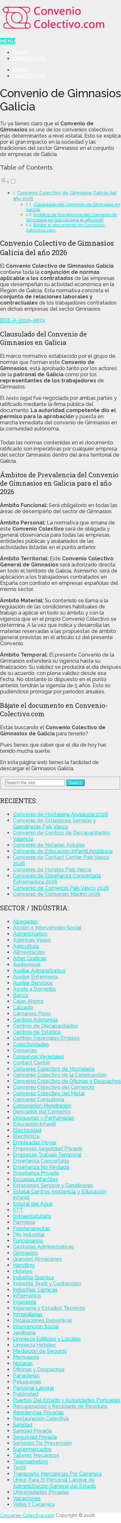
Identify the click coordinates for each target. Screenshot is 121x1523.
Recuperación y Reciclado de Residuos (60, 1406)
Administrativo (30, 934)
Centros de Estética (37, 1032)
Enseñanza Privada (36, 1173)
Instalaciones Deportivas (42, 1320)
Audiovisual (26, 964)
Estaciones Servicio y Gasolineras (53, 1185)
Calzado (23, 1007)
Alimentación (29, 952)
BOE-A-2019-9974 (22, 320)
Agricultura (26, 946)
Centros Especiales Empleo (46, 1038)
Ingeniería (24, 1302)
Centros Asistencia (35, 1020)
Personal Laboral (33, 1388)
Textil (19, 1468)
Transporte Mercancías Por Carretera (57, 1474)
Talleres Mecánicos (36, 1455)
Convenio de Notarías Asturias (49, 845)
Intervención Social (36, 1326)
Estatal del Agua (33, 1204)
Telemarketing (30, 1461)
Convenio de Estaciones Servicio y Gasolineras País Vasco (54, 823)
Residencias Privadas (38, 1412)
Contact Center (31, 1063)
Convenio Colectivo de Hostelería (53, 1069)
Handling (23, 1265)
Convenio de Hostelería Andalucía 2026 (60, 814)
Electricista (26, 1136)
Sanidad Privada (32, 1431)
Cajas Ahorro (28, 1001)
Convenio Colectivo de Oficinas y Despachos (67, 1081)
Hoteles (22, 1271)
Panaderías (26, 1376)
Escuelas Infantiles (35, 1179)
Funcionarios (28, 1241)
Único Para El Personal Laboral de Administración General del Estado (54, 1483)
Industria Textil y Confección (47, 1283)
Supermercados (32, 1449)
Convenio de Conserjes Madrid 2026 (56, 894)
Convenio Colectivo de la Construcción (59, 1075)
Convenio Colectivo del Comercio (53, 1087)
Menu (7, 41)
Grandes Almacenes (37, 1259)
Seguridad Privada (35, 1437)
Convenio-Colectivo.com (27, 1515)
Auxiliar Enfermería (35, 977)
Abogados (25, 921)
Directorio (29, 59)
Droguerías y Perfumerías (43, 1118)
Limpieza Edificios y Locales (47, 1339)
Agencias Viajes (32, 940)
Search (75, 782)
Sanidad (22, 1425)
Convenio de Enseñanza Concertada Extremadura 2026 (57, 879)
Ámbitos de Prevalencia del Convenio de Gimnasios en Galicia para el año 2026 (71, 217)
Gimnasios (25, 1253)
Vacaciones (27, 1498)
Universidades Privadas (41, 1492)
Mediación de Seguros (40, 1351)
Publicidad (25, 1394)
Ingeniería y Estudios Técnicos (49, 1308)
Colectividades (31, 1044)
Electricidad (27, 1130)
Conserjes (25, 1050)
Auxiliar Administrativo (39, 971)
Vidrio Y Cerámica (34, 1504)
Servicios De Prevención (42, 1443)
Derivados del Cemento (42, 1112)
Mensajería (26, 1357)
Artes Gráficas (29, 958)
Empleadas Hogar (34, 1142)
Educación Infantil (34, 1124)
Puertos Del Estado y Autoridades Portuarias (66, 1400)
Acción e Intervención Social (47, 928)
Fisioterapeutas (31, 1228)
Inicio (20, 52)
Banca (20, 995)
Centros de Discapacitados (45, 1026)
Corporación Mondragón (42, 1106)
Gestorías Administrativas (43, 1247)
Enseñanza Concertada (41, 1161)
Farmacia (24, 1222)
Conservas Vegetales (38, 1056)
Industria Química (33, 1277)
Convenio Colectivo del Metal (49, 1093)
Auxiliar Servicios (33, 983)
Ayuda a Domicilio (34, 989)
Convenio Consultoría (38, 1099)
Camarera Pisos (32, 1013)
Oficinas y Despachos (39, 1369)
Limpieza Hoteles (34, 1345)
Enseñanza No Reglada (41, 1167)
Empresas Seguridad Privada (47, 1148)
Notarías (23, 1363)
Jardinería (24, 1333)
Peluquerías (27, 1382)
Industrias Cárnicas (35, 1290)
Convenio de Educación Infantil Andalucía (63, 851)
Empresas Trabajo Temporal (47, 1155)
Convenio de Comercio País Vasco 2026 (61, 888)
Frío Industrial (29, 1234)
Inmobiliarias (28, 1314)
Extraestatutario (32, 1216)
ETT (18, 1210)
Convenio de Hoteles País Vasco (52, 869)
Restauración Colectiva (41, 1418)
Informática (27, 1296)
